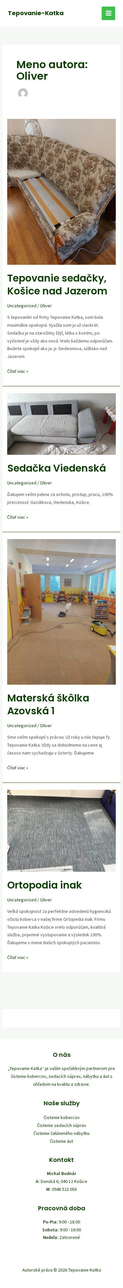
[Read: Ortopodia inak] (61, 830)
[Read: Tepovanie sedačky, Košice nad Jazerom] (61, 191)
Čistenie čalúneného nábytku (61, 1133)
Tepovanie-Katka (36, 13)
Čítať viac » (17, 371)
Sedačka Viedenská (56, 468)
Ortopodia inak (44, 885)
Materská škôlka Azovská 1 (48, 704)
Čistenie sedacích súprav (61, 1125)
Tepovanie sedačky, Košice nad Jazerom (57, 284)
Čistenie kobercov (62, 1117)
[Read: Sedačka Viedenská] (61, 423)
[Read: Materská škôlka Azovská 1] (61, 611)
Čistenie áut (61, 1141)
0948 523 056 (64, 1189)
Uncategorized (21, 306)
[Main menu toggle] (108, 13)
